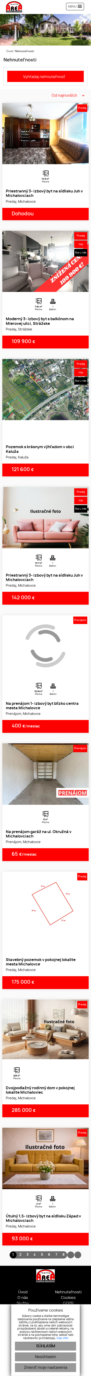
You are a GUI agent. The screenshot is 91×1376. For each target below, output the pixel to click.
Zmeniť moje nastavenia (45, 1367)
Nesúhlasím (45, 1357)
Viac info (62, 1338)
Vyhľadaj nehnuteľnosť (44, 77)
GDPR (68, 1303)
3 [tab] (50, 158)
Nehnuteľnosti (68, 1292)
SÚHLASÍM (45, 1346)
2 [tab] (45, 158)
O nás (23, 1298)
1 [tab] (40, 158)
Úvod (9, 51)
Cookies (68, 1298)
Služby (23, 1303)
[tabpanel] (45, 133)
